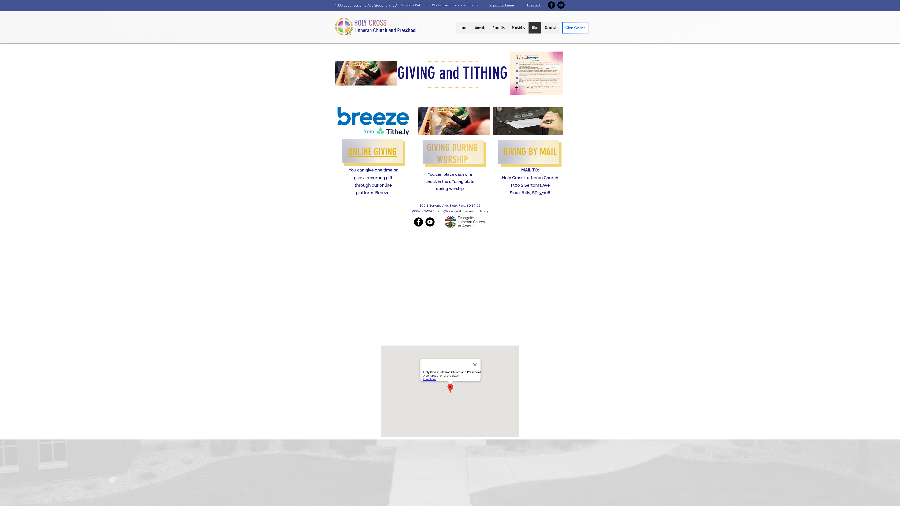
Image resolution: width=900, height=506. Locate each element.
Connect (534, 5)
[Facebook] (551, 5)
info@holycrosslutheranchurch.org (452, 5)
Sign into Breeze (501, 5)
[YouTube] (561, 5)
